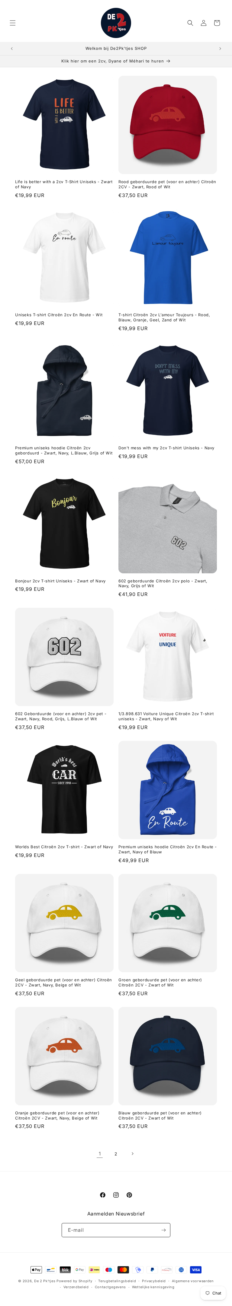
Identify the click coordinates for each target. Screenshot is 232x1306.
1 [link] (100, 1154)
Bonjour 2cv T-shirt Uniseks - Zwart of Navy (60, 580)
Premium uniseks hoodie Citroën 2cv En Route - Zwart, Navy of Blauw (167, 849)
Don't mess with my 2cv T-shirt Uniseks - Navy (166, 447)
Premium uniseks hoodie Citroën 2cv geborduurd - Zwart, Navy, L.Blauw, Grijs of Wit (63, 450)
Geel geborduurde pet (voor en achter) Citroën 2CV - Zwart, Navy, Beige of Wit (63, 982)
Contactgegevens (110, 1287)
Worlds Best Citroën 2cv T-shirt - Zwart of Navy (64, 846)
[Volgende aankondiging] (220, 48)
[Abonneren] (163, 1230)
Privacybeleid (154, 1281)
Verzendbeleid (76, 1287)
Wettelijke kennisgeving (153, 1287)
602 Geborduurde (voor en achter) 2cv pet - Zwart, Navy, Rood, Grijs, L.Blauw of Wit (60, 716)
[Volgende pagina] (132, 1153)
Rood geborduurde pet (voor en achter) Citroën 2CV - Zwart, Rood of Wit (167, 184)
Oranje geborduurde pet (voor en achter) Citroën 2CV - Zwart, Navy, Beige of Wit (57, 1115)
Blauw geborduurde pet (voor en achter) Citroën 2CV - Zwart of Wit (160, 1115)
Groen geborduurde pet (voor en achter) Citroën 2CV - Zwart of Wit (160, 982)
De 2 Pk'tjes (45, 1281)
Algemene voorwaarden (193, 1281)
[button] (12, 23)
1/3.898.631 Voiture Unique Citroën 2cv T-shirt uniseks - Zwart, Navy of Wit (166, 716)
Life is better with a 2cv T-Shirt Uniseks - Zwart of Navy (63, 184)
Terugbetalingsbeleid (117, 1281)
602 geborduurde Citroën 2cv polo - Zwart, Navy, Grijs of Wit (163, 583)
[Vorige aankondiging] (11, 48)
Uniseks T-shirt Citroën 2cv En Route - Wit (58, 314)
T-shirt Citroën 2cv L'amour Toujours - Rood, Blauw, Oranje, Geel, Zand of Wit (164, 317)
